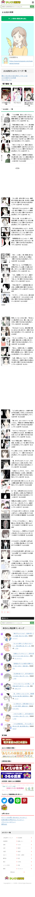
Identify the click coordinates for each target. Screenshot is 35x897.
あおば (14, 729)
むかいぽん (16, 708)
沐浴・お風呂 (21, 855)
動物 (4, 868)
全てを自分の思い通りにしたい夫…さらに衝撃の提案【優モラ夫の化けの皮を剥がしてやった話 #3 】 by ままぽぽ (22, 483)
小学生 (19, 861)
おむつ (4, 855)
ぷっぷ (16, 698)
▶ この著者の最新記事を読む (17, 18)
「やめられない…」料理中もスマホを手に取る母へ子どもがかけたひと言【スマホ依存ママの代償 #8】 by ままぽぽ (22, 533)
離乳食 (4, 858)
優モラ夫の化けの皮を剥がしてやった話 (14, 76)
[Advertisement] (17, 388)
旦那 (19, 865)
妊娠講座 (5, 841)
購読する (5, 618)
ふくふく (15, 638)
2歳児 (19, 851)
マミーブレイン (7, 80)
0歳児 (19, 848)
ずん (14, 668)
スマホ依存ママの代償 (9, 78)
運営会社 (4, 824)
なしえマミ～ (18, 658)
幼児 (19, 858)
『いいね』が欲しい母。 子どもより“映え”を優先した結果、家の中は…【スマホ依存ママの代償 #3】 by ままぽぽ (22, 583)
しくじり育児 (6, 865)
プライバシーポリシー (8, 822)
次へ (8, 612)
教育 (4, 861)
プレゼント (20, 868)
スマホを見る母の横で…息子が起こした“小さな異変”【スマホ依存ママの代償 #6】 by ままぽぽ (22, 553)
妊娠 (4, 844)
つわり (19, 844)
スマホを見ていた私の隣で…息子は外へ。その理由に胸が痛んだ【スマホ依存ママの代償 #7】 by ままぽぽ (22, 543)
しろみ (16, 648)
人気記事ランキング (8, 837)
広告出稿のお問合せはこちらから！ (12, 820)
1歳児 (4, 851)
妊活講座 (20, 837)
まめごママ (18, 688)
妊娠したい (20, 841)
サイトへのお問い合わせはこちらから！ (14, 817)
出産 (4, 848)
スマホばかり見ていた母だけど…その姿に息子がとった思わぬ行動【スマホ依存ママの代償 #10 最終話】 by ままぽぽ (22, 513)
